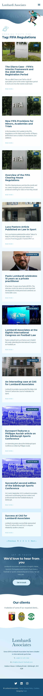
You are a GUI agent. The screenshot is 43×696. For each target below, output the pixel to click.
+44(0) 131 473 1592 (22, 658)
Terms (21, 688)
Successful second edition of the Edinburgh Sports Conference (20, 486)
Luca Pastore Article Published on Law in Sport (20, 228)
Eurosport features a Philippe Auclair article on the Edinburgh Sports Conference (20, 435)
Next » (33, 541)
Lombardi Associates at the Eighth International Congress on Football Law (21, 332)
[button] (39, 5)
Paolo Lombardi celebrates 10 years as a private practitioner (21, 278)
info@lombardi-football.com (22, 662)
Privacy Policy (28, 688)
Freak (25, 691)
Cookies (36, 688)
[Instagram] (27, 683)
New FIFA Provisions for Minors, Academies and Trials (19, 124)
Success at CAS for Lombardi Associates (17, 517)
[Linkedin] (21, 683)
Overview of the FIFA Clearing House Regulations (17, 178)
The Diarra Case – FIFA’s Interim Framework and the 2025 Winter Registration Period (19, 70)
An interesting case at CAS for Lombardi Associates (20, 383)
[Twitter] (15, 683)
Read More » (9, 89)
